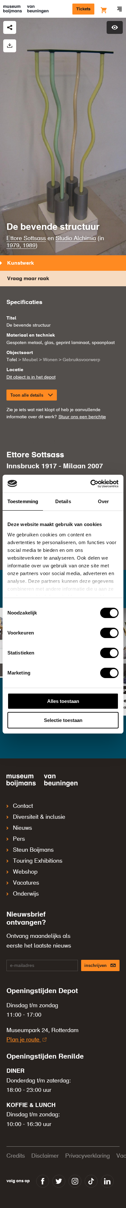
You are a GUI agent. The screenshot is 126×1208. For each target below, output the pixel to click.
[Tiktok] (91, 1181)
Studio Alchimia (76, 238)
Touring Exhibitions (37, 861)
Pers (19, 839)
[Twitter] (58, 1181)
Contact (23, 806)
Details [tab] (63, 501)
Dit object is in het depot (31, 377)
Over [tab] (103, 501)
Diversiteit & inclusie (39, 817)
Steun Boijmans (33, 850)
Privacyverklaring (87, 1156)
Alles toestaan (63, 701)
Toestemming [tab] (22, 501)
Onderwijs (26, 894)
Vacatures (26, 883)
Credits (15, 1156)
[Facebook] (42, 1181)
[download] (9, 45)
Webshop (25, 872)
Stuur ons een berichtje (82, 417)
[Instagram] (74, 1181)
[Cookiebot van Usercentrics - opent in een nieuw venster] (91, 484)
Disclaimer (45, 1156)
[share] (9, 27)
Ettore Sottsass (26, 238)
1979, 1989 (21, 246)
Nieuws (22, 828)
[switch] (109, 633)
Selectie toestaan (63, 720)
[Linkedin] (107, 1181)
